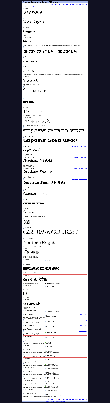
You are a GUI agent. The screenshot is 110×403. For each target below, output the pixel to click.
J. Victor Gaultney (83, 314)
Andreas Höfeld (83, 146)
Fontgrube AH (75, 146)
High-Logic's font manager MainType (57, 401)
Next (35, 6)
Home (24, 6)
